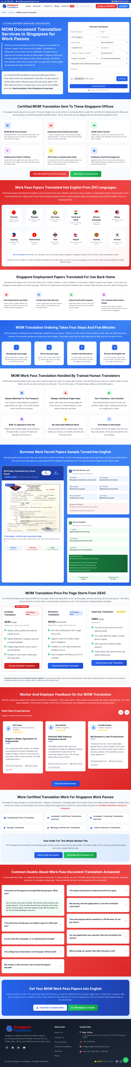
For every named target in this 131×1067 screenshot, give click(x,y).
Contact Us (59, 1037)
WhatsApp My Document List (80, 855)
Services (37, 6)
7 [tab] (70, 776)
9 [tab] (76, 776)
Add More (123, 78)
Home (28, 6)
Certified (56, 474)
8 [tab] (73, 776)
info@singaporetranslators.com (96, 1046)
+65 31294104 (89, 1042)
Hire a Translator (107, 6)
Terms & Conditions (63, 1046)
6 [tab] (67, 776)
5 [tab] (64, 776)
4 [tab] (61, 776)
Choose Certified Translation (22, 666)
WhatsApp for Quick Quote (86, 174)
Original (46, 474)
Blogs (57, 6)
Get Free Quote (99, 86)
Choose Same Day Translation (109, 663)
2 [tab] (55, 776)
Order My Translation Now (51, 1008)
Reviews (67, 6)
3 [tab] (58, 776)
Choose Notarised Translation (65, 666)
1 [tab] (52, 776)
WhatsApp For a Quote (84, 1008)
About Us (48, 6)
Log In (124, 6)
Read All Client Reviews (65, 784)
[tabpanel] (23, 746)
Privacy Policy (61, 1042)
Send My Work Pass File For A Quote (49, 174)
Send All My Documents (48, 855)
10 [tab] (79, 776)
